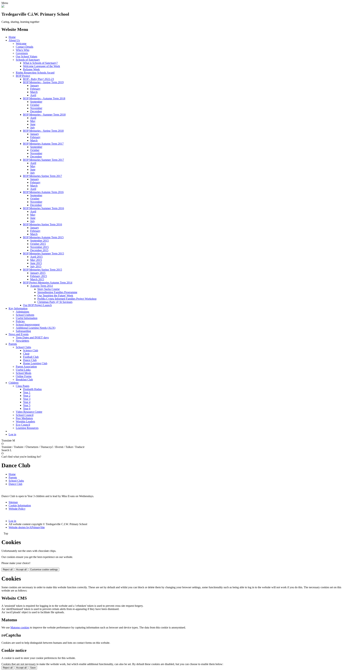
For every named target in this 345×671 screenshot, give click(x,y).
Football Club (31, 356)
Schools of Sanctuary (28, 59)
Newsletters (22, 340)
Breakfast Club (24, 379)
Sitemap (13, 502)
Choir (26, 353)
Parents (13, 343)
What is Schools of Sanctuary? (40, 62)
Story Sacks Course (48, 289)
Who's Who (22, 50)
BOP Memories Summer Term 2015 (43, 253)
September (36, 101)
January (34, 85)
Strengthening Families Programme (57, 292)
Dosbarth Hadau (32, 389)
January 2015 (37, 272)
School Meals (23, 373)
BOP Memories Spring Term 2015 (42, 269)
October (34, 104)
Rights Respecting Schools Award (35, 72)
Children (14, 382)
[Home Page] (2, 6)
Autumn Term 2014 (41, 285)
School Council (24, 415)
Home (12, 37)
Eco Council (23, 424)
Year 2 (26, 395)
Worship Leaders (25, 421)
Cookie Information (20, 505)
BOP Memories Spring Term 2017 (42, 175)
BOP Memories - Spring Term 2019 (43, 82)
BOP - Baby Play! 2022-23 (38, 79)
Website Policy (17, 508)
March (34, 91)
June (32, 124)
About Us (14, 40)
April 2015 (36, 256)
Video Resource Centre (29, 411)
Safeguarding (23, 331)
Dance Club (30, 360)
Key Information (18, 308)
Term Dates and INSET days (32, 337)
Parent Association (26, 366)
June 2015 (36, 263)
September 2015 (39, 240)
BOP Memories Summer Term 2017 (43, 159)
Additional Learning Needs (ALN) (35, 327)
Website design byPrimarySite (27, 527)
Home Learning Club (35, 363)
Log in (12, 434)
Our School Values (26, 56)
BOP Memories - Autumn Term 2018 (44, 98)
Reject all (8, 569)
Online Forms (23, 376)
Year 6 (26, 408)
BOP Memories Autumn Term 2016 (43, 192)
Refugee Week (31, 69)
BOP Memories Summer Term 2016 (43, 208)
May (32, 121)
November (36, 108)
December (36, 111)
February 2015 (38, 276)
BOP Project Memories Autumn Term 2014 (47, 282)
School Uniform (25, 314)
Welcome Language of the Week (41, 66)
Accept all (21, 569)
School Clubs (23, 347)
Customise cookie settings (44, 569)
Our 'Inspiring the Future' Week (55, 295)
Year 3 (26, 398)
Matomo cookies (19, 627)
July (32, 127)
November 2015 (39, 247)
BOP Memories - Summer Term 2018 (44, 114)
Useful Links (23, 369)
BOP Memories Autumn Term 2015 (43, 237)
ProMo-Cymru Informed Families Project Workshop (66, 298)
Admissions (22, 311)
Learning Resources (27, 427)
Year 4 (26, 402)
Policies (20, 321)
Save (33, 667)
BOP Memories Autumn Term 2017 (43, 143)
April (33, 95)
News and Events (19, 334)
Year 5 (26, 405)
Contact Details (24, 46)
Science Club (30, 350)
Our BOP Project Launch (37, 305)
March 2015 (37, 279)
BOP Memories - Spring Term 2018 (43, 130)
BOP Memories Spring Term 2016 (42, 224)
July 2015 (35, 266)
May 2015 (36, 259)
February (35, 88)
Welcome (21, 43)
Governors (22, 53)
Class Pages (22, 385)
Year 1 (26, 392)
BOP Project (23, 75)
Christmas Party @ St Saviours (54, 301)
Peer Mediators (24, 418)
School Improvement (28, 324)
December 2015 (39, 250)
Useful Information (26, 318)
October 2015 (38, 243)
